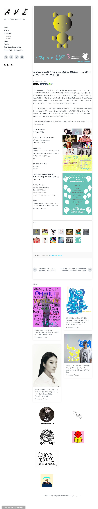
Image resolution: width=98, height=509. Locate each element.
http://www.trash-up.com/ (55, 255)
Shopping (7, 33)
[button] (77, 194)
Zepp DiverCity (69, 90)
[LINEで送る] (49, 84)
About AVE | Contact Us (13, 50)
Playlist (6, 44)
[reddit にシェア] (52, 84)
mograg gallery (45, 140)
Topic (6, 27)
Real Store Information (12, 47)
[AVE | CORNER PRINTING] (16, 12)
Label (6, 41)
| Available (8, 36)
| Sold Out (8, 38)
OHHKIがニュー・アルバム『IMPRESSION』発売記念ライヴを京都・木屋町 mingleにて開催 (47, 332)
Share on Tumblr (44, 84)
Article (6, 30)
